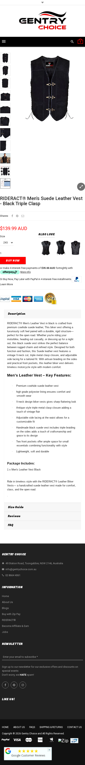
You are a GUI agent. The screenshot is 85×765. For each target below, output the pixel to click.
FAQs (32, 727)
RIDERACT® (9, 620)
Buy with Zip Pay (11, 614)
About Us (7, 602)
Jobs (5, 631)
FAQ (10, 525)
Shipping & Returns (51, 727)
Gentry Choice (29, 733)
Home (5, 596)
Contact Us (74, 727)
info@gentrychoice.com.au (21, 569)
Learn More (6, 284)
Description (16, 314)
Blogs (5, 608)
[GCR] (8, 751)
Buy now (13, 261)
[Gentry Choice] (42, 21)
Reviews (14, 516)
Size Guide (16, 507)
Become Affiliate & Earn (15, 625)
